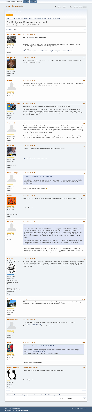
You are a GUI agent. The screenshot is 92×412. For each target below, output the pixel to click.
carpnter (10, 221)
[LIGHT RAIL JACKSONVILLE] (8, 286)
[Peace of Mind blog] (8, 212)
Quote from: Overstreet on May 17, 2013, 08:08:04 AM (39, 176)
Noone (9, 80)
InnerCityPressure (13, 103)
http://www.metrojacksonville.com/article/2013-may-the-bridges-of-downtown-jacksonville (48, 51)
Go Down (8, 29)
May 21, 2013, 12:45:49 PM (29, 299)
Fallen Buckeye (12, 173)
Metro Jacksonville (14, 6)
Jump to (62, 398)
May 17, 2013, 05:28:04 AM (29, 57)
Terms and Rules (78, 408)
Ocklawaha (11, 259)
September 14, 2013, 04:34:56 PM (30, 367)
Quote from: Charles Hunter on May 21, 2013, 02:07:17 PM (40, 346)
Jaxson (9, 196)
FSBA (9, 342)
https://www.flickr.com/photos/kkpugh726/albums (35, 158)
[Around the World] (8, 163)
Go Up (7, 391)
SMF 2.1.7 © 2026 (8, 408)
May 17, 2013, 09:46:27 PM (29, 172)
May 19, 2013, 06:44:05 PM (29, 258)
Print (83, 29)
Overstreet (11, 123)
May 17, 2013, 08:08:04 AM (29, 123)
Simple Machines (16, 408)
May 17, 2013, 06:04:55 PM (29, 145)
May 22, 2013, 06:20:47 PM (29, 342)
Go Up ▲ (85, 408)
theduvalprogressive (13, 368)
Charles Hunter (12, 320)
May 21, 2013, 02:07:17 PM (29, 319)
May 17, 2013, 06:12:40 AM (29, 80)
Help (72, 408)
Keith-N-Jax (11, 146)
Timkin (9, 299)
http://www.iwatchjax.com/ (34, 324)
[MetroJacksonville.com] (8, 50)
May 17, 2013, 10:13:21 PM (29, 221)
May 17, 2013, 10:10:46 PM (29, 195)
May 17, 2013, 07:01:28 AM (29, 103)
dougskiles (11, 58)
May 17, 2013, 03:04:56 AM (29, 34)
